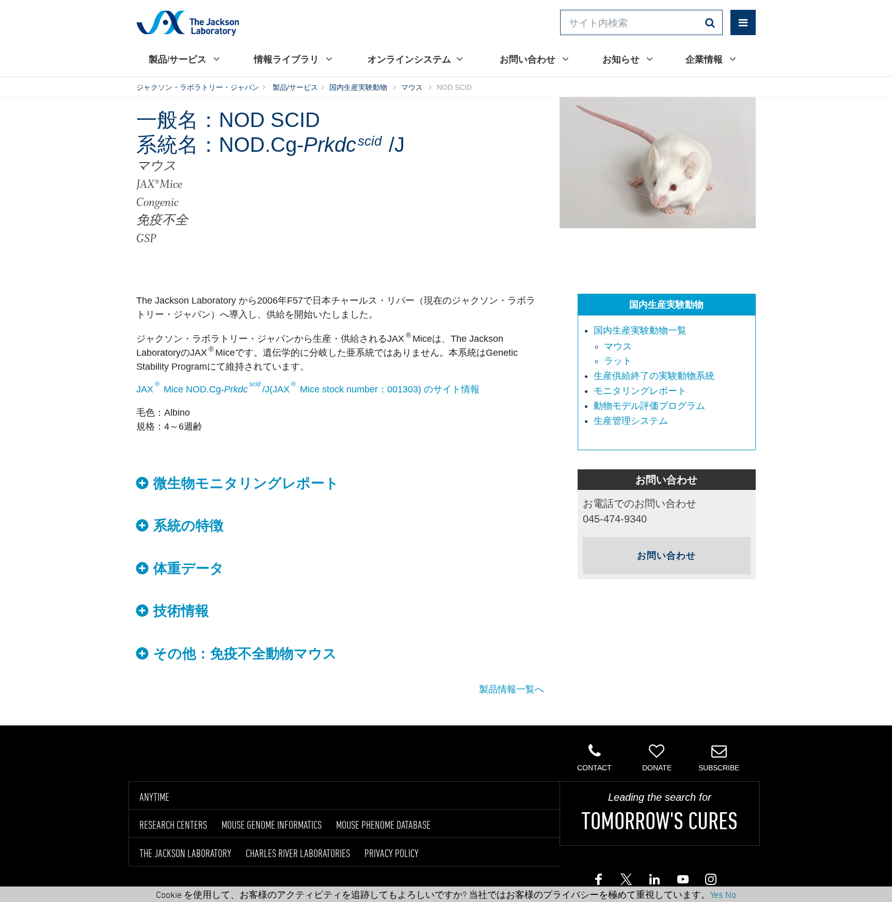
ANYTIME (154, 796)
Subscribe (718, 768)
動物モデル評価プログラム (649, 406)
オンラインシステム (409, 59)
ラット (618, 361)
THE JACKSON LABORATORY (185, 853)
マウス (412, 87)
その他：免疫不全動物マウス (245, 653)
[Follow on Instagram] (710, 882)
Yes (716, 894)
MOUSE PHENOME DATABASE (383, 824)
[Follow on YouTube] (682, 882)
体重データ (188, 568)
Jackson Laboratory (187, 22)
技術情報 (181, 611)
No (730, 894)
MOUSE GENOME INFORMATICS (271, 824)
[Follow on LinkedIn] (654, 882)
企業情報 (705, 59)
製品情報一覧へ (511, 689)
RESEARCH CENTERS (173, 824)
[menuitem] (672, 346)
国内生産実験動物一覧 (640, 330)
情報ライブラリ (287, 59)
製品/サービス (178, 59)
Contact (594, 768)
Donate (657, 768)
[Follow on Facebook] (598, 882)
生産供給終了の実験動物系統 (654, 376)
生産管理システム (631, 421)
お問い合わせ (528, 59)
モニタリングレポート (640, 391)
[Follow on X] (626, 882)
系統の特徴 (188, 525)
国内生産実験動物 (358, 87)
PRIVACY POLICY (391, 853)
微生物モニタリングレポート (246, 483)
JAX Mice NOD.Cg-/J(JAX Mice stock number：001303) (278, 389)
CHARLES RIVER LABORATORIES (298, 853)
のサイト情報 (452, 389)
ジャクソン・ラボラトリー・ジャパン (197, 87)
